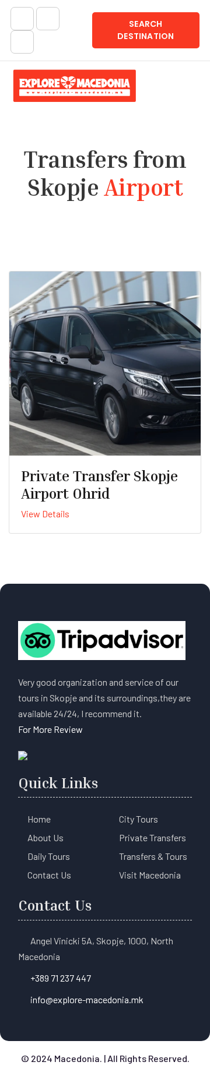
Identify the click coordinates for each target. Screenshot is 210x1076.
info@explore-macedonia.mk (87, 999)
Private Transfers (152, 837)
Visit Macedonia (150, 874)
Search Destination (145, 30)
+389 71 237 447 (60, 977)
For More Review (50, 729)
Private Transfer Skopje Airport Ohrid (99, 484)
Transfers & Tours (153, 856)
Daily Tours (48, 856)
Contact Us (49, 874)
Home (39, 818)
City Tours (138, 818)
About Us (45, 837)
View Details (45, 513)
